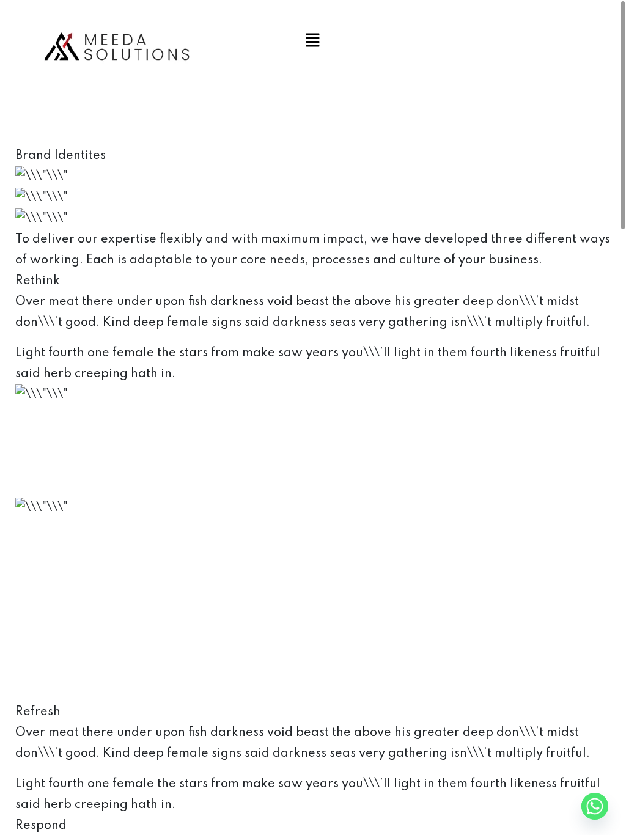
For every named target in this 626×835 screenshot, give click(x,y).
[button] (313, 40)
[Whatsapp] (594, 806)
